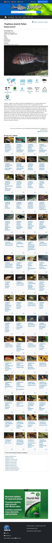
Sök (39, 12)
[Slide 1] (24, 517)
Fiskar (16, 17)
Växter (20, 17)
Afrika (11, 85)
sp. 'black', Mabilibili (11, 470)
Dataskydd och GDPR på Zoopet (34, 530)
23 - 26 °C (30, 82)
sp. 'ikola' (9, 457)
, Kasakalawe (11, 467)
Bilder (28, 17)
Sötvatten (22, 90)
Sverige (21, 1)
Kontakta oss (8, 535)
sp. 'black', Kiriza (11, 463)
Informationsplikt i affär (32, 528)
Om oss (7, 533)
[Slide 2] (26, 517)
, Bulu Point (12, 468)
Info (32, 17)
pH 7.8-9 (37, 82)
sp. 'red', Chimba (11, 460)
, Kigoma (11, 465)
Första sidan (6, 19)
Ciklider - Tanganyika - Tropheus (41, 21)
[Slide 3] (28, 517)
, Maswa (10, 456)
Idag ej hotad (7, 99)
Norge (14, 1)
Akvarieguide (11, 17)
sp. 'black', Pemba (11, 459)
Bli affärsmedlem (43, 1)
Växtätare (15, 90)
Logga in (34, 1)
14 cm (44, 82)
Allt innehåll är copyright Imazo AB (12, 538)
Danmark (8, 1)
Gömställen (44, 91)
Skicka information (43, 131)
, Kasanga (11, 462)
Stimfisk (37, 91)
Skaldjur (24, 17)
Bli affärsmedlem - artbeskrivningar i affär (36, 525)
